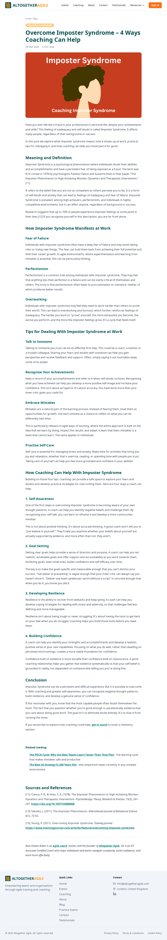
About (91, 5)
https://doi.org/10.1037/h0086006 (53, 804)
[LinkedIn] (114, 893)
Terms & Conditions (133, 933)
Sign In (155, 5)
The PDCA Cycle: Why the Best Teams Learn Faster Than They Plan (71, 755)
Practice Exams (68, 910)
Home (28, 18)
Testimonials (119, 5)
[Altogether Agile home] (30, 5)
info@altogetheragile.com (133, 883)
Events (65, 5)
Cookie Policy (155, 933)
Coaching (78, 5)
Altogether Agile (109, 846)
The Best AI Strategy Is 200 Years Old (52, 764)
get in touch (99, 725)
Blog (35, 18)
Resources (136, 5)
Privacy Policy (111, 933)
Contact (103, 5)
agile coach (60, 846)
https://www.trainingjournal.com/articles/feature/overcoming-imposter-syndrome (79, 828)
